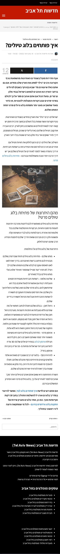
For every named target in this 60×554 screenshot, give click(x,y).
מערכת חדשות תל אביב (44, 54)
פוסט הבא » (6, 418)
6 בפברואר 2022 (26, 54)
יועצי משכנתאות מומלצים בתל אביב (36, 529)
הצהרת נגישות (24, 479)
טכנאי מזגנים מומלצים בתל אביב (38, 536)
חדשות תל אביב (42, 10)
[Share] (45, 71)
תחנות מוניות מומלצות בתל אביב (38, 509)
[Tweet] (22, 71)
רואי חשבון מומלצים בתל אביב (39, 539)
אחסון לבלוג (40, 341)
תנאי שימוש (53, 479)
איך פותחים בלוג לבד (26, 390)
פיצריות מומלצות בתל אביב (40, 495)
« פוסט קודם (53, 418)
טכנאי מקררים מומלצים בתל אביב (37, 498)
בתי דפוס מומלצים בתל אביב (39, 502)
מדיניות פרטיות (39, 479)
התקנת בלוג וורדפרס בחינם (44, 404)
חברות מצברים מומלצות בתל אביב (37, 513)
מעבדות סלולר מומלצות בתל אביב (37, 543)
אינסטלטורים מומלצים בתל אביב (38, 532)
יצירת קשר (53, 3)
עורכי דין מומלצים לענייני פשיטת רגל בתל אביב (32, 506)
